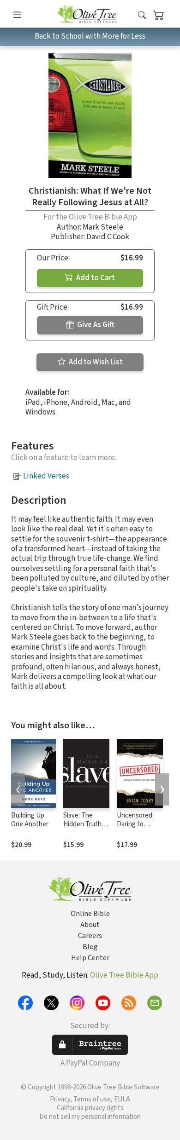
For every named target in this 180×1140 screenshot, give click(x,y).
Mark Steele (103, 227)
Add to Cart (95, 277)
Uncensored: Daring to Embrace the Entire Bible (135, 828)
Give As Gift (95, 324)
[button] (142, 15)
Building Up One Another (29, 820)
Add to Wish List (95, 362)
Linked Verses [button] (46, 476)
